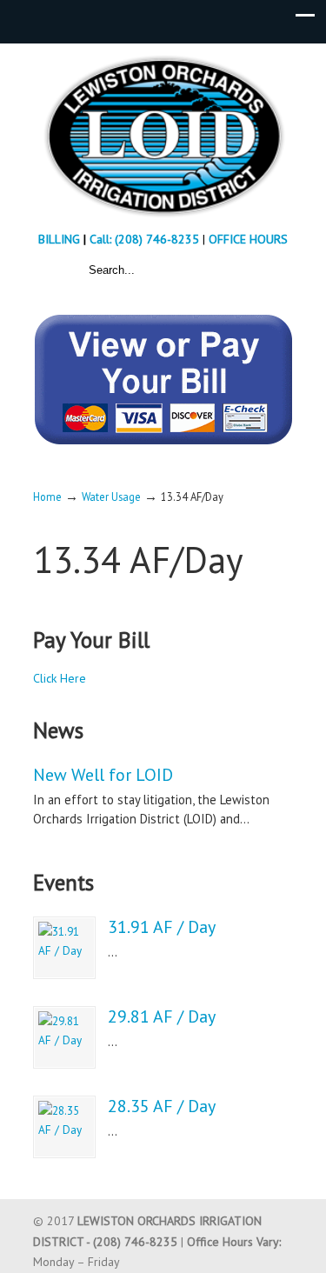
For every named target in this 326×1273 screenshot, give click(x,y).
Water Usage (111, 496)
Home (47, 496)
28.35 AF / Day (162, 1106)
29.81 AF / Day (162, 1016)
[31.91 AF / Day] (64, 948)
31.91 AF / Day (162, 927)
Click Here (59, 678)
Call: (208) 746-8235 (146, 239)
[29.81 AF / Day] (64, 1037)
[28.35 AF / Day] (64, 1127)
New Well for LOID (103, 774)
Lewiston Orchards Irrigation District (163, 136)
